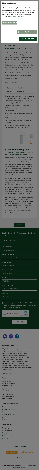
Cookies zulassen (28, 38)
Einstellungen (10, 22)
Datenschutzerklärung (16, 16)
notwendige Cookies (27, 32)
